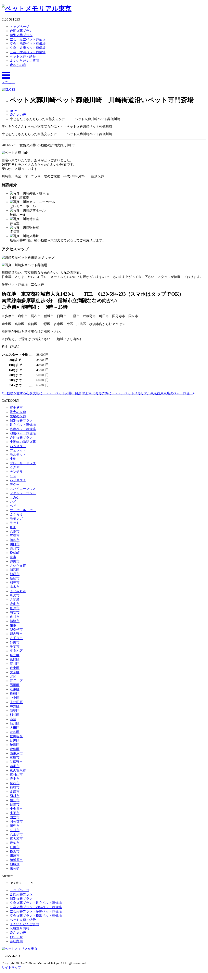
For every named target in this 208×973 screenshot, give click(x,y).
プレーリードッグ (23, 463)
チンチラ (16, 471)
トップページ (19, 26)
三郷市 (15, 535)
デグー (15, 484)
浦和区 (15, 570)
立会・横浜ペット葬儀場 (28, 52)
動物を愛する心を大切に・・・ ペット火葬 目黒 (42, 393)
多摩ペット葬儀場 (23, 429)
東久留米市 (18, 770)
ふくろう (16, 514)
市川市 (15, 616)
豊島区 (15, 749)
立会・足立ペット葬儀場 (28, 39)
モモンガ (16, 518)
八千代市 (16, 638)
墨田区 (15, 685)
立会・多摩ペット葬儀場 (28, 48)
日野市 (15, 804)
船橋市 (15, 621)
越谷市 (15, 540)
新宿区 (15, 710)
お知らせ (16, 937)
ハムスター (18, 446)
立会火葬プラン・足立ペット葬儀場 (36, 903)
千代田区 (16, 702)
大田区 (15, 727)
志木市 (15, 587)
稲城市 (15, 787)
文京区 (15, 672)
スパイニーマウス (23, 488)
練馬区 (15, 744)
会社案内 (16, 941)
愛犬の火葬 (18, 412)
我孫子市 (16, 629)
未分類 (15, 868)
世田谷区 (16, 736)
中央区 (15, 698)
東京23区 (16, 651)
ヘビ (13, 506)
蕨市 (13, 557)
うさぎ (15, 467)
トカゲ (15, 497)
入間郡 (15, 599)
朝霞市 (15, 574)
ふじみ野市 (18, 591)
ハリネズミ (18, 480)
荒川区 (15, 663)
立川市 (15, 830)
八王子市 (16, 834)
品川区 (15, 723)
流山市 (15, 604)
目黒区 (15, 740)
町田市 (15, 847)
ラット (15, 523)
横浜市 (15, 851)
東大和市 (16, 838)
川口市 (15, 544)
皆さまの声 (18, 65)
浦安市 (15, 612)
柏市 (13, 625)
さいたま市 (18, 565)
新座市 (15, 578)
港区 (13, 719)
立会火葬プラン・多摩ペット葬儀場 (36, 911)
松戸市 (15, 608)
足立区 (15, 655)
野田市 (15, 642)
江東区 (15, 689)
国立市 (15, 817)
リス (13, 476)
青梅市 (15, 843)
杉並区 (15, 715)
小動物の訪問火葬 (23, 442)
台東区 (15, 668)
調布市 (15, 783)
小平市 (15, 813)
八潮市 (15, 531)
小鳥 (13, 459)
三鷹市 (15, 757)
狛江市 (15, 800)
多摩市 (15, 791)
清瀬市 (15, 766)
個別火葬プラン (21, 35)
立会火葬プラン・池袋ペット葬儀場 (36, 907)
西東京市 (16, 753)
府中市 (15, 779)
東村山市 (16, 774)
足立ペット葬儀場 (23, 424)
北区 (13, 676)
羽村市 (15, 796)
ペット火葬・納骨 (23, 56)
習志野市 (16, 634)
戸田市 (15, 561)
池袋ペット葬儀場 (23, 433)
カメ (13, 501)
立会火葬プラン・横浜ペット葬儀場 (36, 915)
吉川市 (15, 548)
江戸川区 (16, 680)
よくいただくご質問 (24, 60)
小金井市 (16, 808)
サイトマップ (11, 967)
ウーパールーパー (23, 510)
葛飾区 (15, 659)
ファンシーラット (23, 493)
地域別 (15, 864)
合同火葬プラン (21, 31)
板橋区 (15, 693)
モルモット (18, 454)
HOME (15, 111)
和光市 (15, 582)
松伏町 (15, 552)
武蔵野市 (16, 762)
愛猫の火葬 (18, 416)
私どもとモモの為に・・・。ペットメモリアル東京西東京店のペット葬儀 (137, 393)
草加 (13, 527)
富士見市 (16, 407)
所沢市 (15, 595)
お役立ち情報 (19, 928)
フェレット (18, 450)
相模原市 (16, 860)
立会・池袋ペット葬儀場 (28, 43)
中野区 (15, 706)
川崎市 (15, 855)
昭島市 (15, 826)
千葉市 (15, 646)
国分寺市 (16, 821)
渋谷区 (15, 732)
